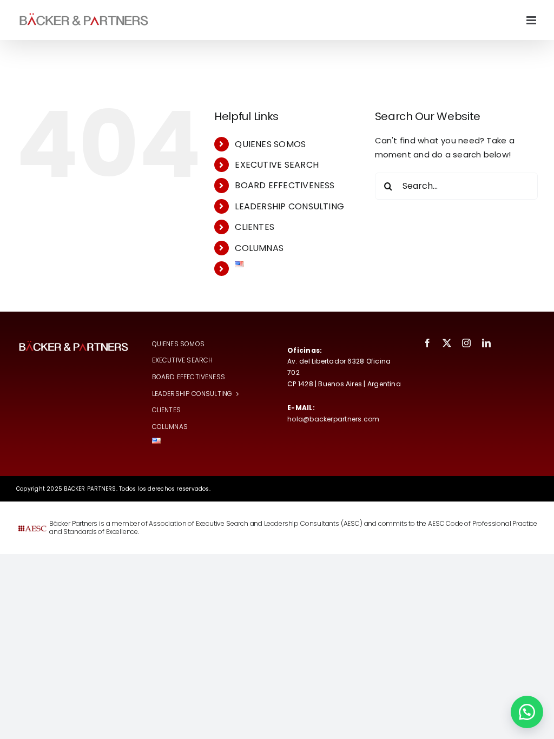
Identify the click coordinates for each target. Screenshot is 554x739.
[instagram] (466, 343)
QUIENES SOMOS (270, 144)
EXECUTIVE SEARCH (277, 165)
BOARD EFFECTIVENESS (284, 185)
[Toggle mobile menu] (532, 20)
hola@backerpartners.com (333, 419)
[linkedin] (486, 343)
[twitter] (447, 343)
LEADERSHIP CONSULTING (289, 206)
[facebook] (427, 343)
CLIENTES (254, 227)
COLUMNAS (259, 248)
